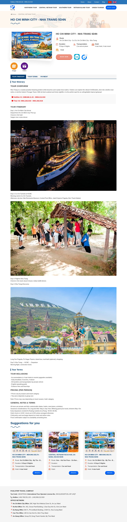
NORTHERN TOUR (30, 7)
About (89, 2)
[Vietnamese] (110, 2)
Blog (103, 2)
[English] (114, 2)
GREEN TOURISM (98, 7)
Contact (96, 2)
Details (37, 472)
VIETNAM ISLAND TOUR (81, 7)
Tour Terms (33, 76)
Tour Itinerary (18, 76)
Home (82, 2)
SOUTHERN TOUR (65, 7)
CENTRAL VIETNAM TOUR (48, 7)
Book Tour (111, 7)
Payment (44, 76)
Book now (64, 56)
